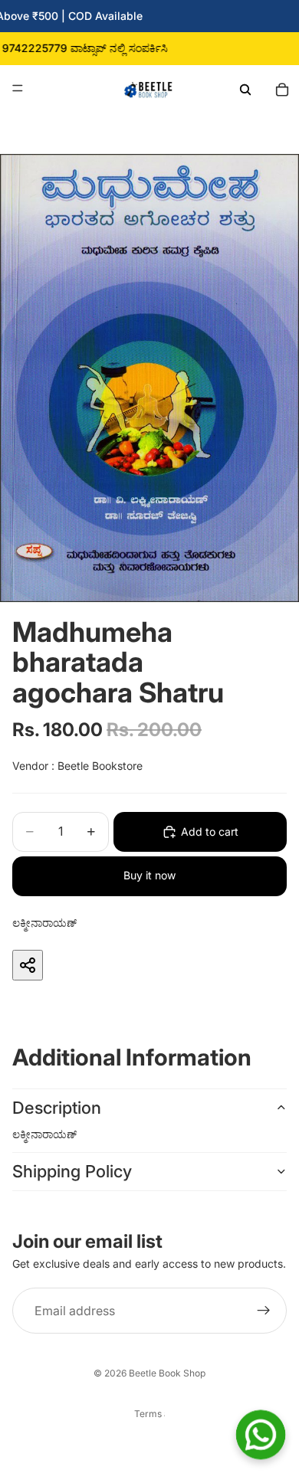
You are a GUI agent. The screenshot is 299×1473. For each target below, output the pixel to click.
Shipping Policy (72, 1171)
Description (56, 1108)
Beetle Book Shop (167, 1373)
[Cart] (282, 88)
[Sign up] (264, 1311)
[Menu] (17, 88)
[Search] (245, 88)
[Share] (27, 965)
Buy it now (149, 875)
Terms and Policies (149, 1413)
